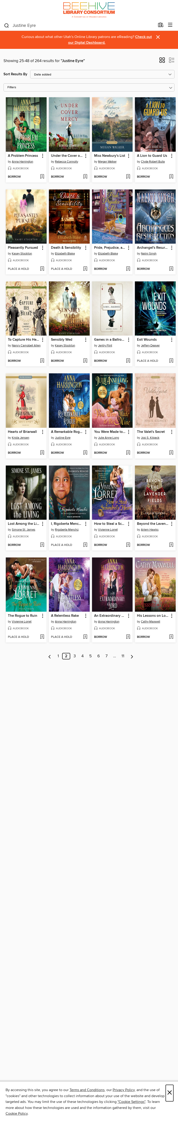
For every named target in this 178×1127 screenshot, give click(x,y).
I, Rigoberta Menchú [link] (67, 524)
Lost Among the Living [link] (24, 524)
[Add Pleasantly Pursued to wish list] (42, 269)
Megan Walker (107, 162)
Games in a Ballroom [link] (110, 340)
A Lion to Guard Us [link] (152, 156)
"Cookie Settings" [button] (131, 1101)
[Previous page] (49, 656)
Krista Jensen (20, 438)
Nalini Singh (148, 253)
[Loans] (160, 25)
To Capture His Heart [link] (24, 340)
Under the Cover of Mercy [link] (67, 156)
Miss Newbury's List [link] (109, 156)
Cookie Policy (17, 1113)
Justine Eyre (62, 438)
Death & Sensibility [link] (66, 248)
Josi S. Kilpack (150, 438)
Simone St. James (23, 530)
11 (122, 656)
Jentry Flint (105, 345)
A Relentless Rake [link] (65, 616)
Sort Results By (15, 74)
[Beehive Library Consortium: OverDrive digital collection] (89, 9)
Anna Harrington (22, 162)
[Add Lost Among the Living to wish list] (42, 545)
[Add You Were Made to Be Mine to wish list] (128, 453)
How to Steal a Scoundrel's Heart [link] (110, 524)
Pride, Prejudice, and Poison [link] (110, 248)
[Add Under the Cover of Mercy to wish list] (85, 177)
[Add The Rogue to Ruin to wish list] (42, 637)
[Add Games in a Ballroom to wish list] (128, 361)
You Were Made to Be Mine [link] (110, 432)
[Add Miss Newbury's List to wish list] (128, 177)
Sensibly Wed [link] (61, 340)
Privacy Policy (124, 1090)
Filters (11, 87)
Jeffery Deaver (150, 345)
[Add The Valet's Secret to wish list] (171, 453)
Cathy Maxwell (150, 621)
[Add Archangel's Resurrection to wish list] (171, 269)
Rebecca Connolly (66, 162)
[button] (162, 61)
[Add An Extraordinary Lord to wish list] (128, 637)
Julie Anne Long (108, 438)
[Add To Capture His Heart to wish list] (42, 361)
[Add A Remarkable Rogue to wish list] (85, 453)
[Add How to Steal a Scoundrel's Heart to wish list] (128, 545)
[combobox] (79, 25)
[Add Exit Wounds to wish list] (171, 361)
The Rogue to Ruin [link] (22, 616)
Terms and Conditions (87, 1090)
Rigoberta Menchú (67, 530)
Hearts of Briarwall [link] (22, 432)
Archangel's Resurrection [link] (153, 248)
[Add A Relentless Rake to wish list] (85, 637)
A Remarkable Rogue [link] (67, 432)
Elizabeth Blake (65, 253)
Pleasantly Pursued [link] (23, 248)
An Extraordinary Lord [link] (110, 616)
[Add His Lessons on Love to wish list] (171, 637)
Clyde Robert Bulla (153, 162)
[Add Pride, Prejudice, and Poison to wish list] (128, 269)
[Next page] (132, 656)
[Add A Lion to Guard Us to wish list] (171, 177)
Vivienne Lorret (108, 530)
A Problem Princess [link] (23, 156)
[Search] (6, 25)
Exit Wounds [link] (147, 340)
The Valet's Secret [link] (151, 432)
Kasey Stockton (22, 253)
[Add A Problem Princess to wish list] (42, 177)
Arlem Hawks (150, 530)
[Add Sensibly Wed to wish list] (85, 361)
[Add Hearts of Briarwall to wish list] (42, 453)
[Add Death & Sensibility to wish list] (85, 269)
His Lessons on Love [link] (153, 616)
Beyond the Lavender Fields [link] (153, 524)
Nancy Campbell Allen (26, 345)
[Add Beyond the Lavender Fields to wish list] (171, 545)
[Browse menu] (170, 25)
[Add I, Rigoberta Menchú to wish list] (85, 545)
